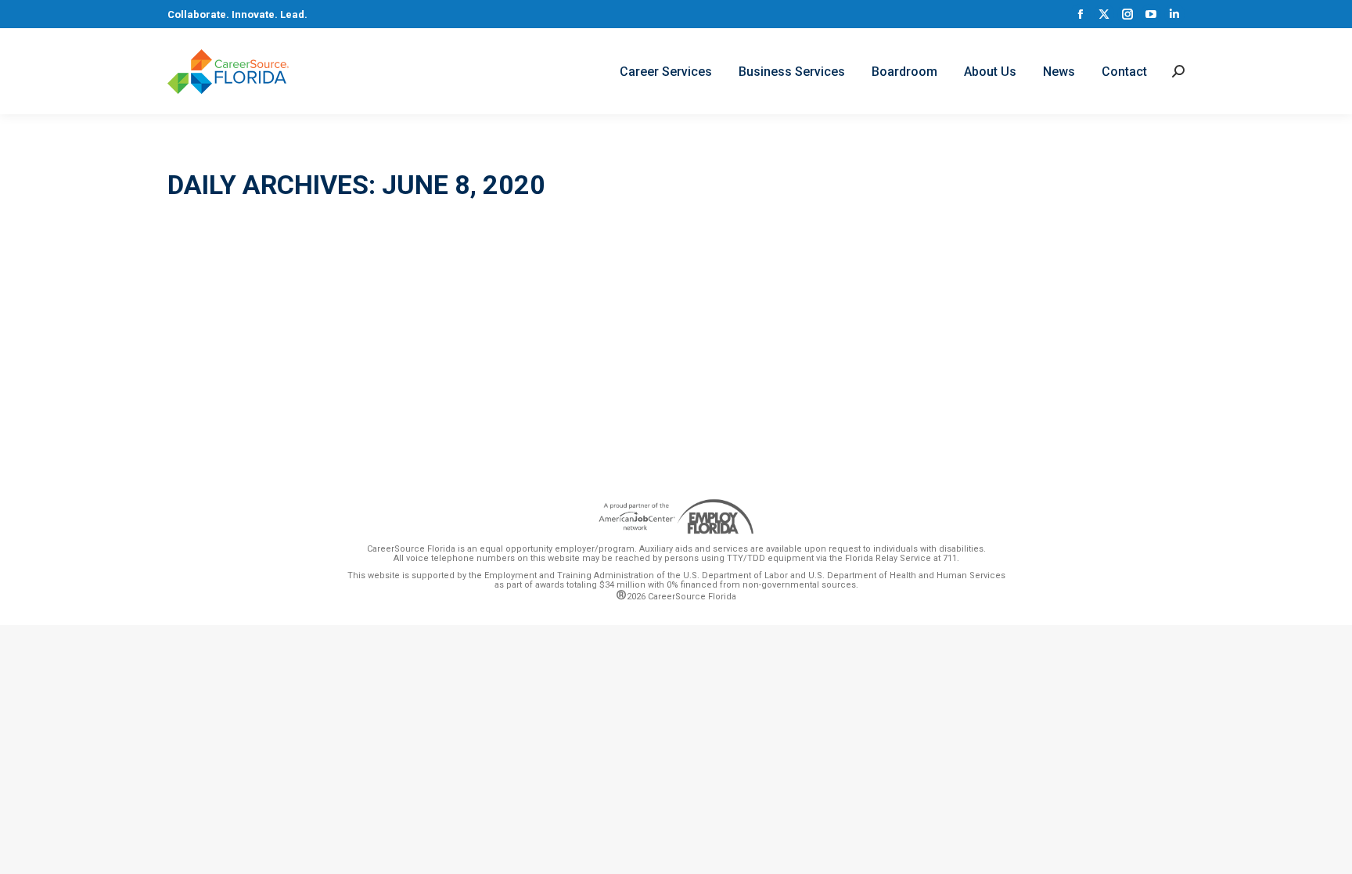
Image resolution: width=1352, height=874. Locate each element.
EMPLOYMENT (219, 343)
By (307, 343)
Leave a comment (471, 343)
